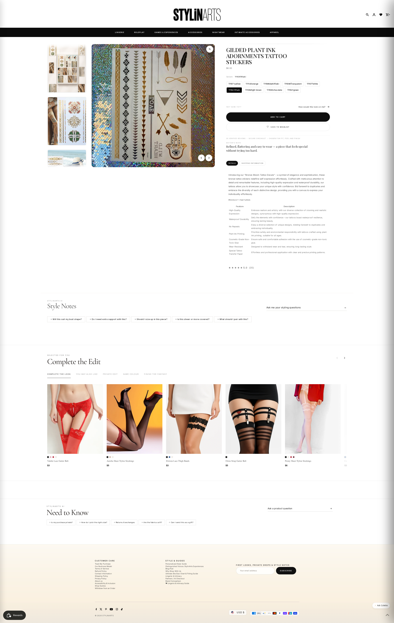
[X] (100, 609)
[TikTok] (121, 609)
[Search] (367, 14)
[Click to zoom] (209, 49)
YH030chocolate (274, 89)
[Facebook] (96, 609)
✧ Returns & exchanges (124, 522)
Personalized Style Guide (176, 564)
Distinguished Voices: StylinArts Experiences (184, 566)
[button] (48, 457)
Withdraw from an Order (105, 588)
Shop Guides (100, 586)
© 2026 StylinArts (104, 615)
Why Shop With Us (173, 571)
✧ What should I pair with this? (232, 319)
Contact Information (103, 574)
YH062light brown (253, 89)
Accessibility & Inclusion (105, 583)
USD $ (240, 612)
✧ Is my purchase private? (61, 522)
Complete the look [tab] (59, 374)
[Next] (208, 157)
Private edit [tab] (110, 374)
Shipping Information (252, 163)
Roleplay (139, 32)
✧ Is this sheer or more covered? (192, 319)
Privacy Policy (101, 578)
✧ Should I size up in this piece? (151, 319)
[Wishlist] (381, 14)
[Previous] (201, 157)
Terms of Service (102, 569)
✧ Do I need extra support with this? (108, 319)
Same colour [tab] (131, 374)
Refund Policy (101, 571)
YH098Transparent (293, 83)
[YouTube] (111, 609)
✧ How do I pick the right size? (93, 522)
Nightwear (218, 32)
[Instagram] (116, 609)
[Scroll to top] (387, 614)
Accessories (195, 32)
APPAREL (274, 32)
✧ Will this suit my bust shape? (66, 319)
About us (99, 581)
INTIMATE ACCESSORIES (247, 32)
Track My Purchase (103, 564)
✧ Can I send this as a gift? (181, 522)
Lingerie (119, 32)
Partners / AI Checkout (175, 578)
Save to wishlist (280, 127)
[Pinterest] (105, 609)
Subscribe (286, 571)
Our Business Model (103, 566)
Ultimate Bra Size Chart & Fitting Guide (181, 574)
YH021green (293, 89)
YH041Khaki (234, 89)
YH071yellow (235, 83)
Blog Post (169, 569)
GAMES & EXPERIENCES (166, 32)
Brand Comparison (173, 581)
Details (232, 163)
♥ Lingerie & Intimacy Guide (177, 583)
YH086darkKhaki (271, 83)
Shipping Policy (101, 576)
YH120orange (252, 83)
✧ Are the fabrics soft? (151, 522)
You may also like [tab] (87, 374)
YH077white (312, 83)
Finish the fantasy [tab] (155, 374)
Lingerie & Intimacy (173, 576)
